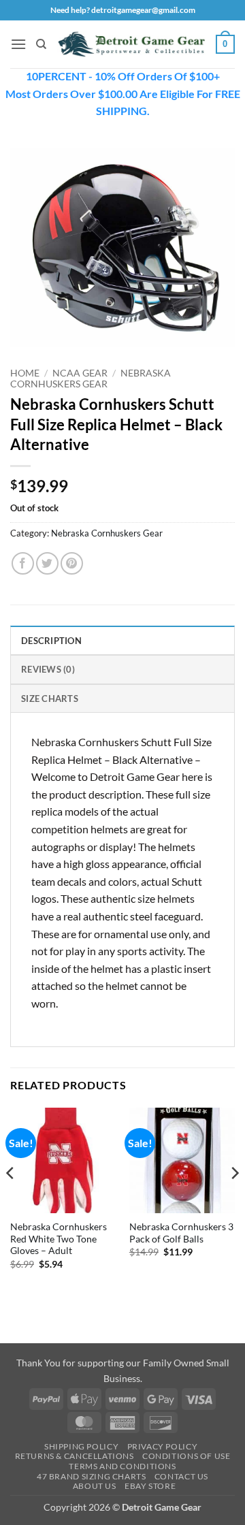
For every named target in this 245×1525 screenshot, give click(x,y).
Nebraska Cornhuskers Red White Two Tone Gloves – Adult (58, 1238)
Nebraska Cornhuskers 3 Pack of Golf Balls (181, 1233)
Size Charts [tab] (49, 698)
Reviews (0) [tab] (48, 669)
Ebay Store (150, 1486)
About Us (94, 1486)
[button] (18, 44)
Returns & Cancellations (74, 1456)
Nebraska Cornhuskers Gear (90, 378)
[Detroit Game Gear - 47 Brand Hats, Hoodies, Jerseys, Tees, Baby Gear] (131, 44)
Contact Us (181, 1476)
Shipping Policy (81, 1446)
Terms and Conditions (122, 1466)
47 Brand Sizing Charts (91, 1476)
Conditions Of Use (186, 1456)
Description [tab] (51, 640)
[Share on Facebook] (23, 563)
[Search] (41, 44)
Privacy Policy (162, 1446)
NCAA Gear (80, 373)
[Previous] (11, 1200)
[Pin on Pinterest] (72, 563)
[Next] (234, 1200)
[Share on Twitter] (47, 563)
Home (24, 373)
